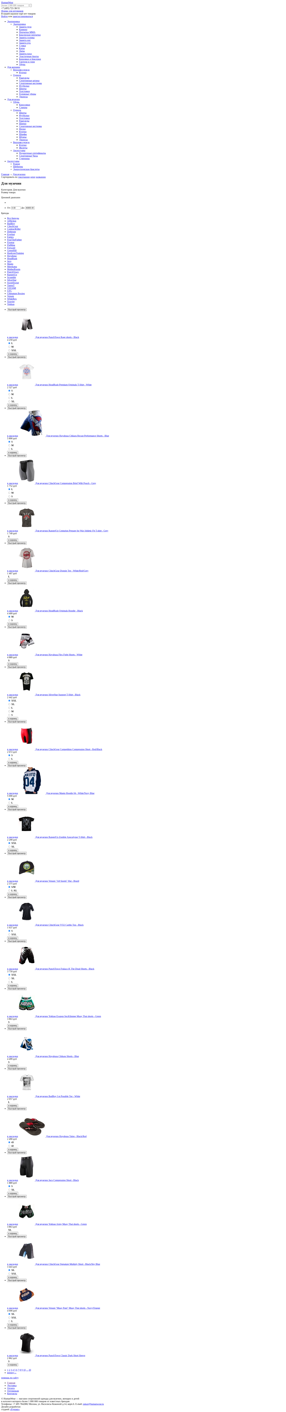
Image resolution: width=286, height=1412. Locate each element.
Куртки (23, 72)
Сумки (22, 45)
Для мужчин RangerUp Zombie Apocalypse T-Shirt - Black (64, 837)
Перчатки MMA (27, 32)
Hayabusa (12, 256)
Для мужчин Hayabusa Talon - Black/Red (66, 1136)
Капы (22, 48)
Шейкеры (18, 166)
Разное (16, 164)
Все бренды (13, 218)
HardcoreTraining (15, 253)
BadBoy (11, 223)
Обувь (22, 64)
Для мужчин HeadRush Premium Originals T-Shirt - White (63, 384)
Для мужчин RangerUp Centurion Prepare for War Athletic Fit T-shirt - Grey (71, 530)
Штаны (23, 137)
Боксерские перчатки (30, 35)
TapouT (11, 285)
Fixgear (10, 242)
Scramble (11, 277)
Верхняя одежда (21, 70)
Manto (10, 264)
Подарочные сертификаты (32, 153)
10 (24, 1370)
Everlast (11, 234)
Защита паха (25, 53)
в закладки (12, 337)
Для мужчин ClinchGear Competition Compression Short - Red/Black (68, 749)
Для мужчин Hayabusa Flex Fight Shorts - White (58, 654)
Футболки (24, 86)
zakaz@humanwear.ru (93, 1404)
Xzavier (11, 301)
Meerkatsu (12, 266)
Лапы (22, 51)
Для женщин (13, 67)
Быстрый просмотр (16, 309)
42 (12, 1146)
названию (41, 177)
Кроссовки (24, 104)
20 (30, 1370)
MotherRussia (13, 269)
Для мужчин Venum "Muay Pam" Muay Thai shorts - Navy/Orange (67, 1308)
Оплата (11, 1388)
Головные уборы (27, 94)
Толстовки (24, 91)
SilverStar (11, 280)
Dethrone (11, 231)
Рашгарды (24, 78)
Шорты (23, 88)
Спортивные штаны (29, 80)
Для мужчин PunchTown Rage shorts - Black (57, 337)
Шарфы (23, 134)
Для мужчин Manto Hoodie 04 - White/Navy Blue (70, 793)
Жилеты (23, 147)
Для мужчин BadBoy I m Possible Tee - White (57, 1096)
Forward (11, 248)
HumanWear (7, 2)
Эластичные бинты (29, 56)
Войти (4, 16)
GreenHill (12, 250)
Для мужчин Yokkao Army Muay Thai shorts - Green (61, 1224)
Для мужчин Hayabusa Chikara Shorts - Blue (57, 1056)
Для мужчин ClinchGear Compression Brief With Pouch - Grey (65, 483)
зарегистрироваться (23, 16)
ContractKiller (14, 229)
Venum (10, 296)
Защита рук (25, 43)
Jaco (9, 261)
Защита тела (25, 27)
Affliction (11, 221)
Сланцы (23, 107)
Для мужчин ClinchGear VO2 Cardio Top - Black (59, 925)
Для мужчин (13, 99)
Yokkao (10, 304)
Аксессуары (19, 150)
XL (13, 401)
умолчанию (24, 177)
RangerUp (12, 274)
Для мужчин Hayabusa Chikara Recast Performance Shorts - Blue (77, 435)
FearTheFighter (14, 239)
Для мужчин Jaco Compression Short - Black (57, 1180)
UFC (9, 291)
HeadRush (12, 258)
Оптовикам (13, 1391)
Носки (22, 129)
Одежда (17, 75)
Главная (5, 174)
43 (12, 1142)
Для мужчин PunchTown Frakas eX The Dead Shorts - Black (64, 969)
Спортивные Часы (28, 156)
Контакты (12, 1393)
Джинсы (23, 96)
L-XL (14, 890)
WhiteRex (12, 299)
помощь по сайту (10, 1377)
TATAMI (11, 288)
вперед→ (12, 1372)
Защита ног (25, 40)
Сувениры (24, 158)
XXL (14, 350)
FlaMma (11, 245)
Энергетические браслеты (26, 169)
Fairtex (10, 237)
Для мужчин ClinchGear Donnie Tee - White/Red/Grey (61, 570)
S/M (13, 887)
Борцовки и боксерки (30, 59)
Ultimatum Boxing (16, 293)
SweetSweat (13, 282)
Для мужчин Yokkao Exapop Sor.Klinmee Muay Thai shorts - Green (68, 1016)
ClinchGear (12, 226)
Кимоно (23, 29)
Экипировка (13, 21)
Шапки (22, 123)
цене (32, 177)
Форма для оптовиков (12, 11)
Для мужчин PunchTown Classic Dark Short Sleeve (60, 1355)
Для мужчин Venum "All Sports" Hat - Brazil (57, 881)
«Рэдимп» (15, 1409)
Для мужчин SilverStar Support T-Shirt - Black (57, 694)
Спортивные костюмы (30, 83)
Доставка (12, 1385)
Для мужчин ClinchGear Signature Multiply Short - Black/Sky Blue (67, 1264)
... (27, 1370)
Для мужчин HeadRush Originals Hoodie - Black (59, 610)
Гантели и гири (27, 61)
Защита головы (27, 37)
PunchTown (13, 272)
